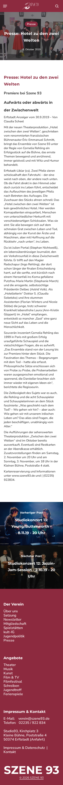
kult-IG (9, 632)
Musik (8, 669)
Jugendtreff (13, 690)
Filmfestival (13, 681)
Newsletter (12, 619)
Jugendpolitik (14, 636)
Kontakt (10, 752)
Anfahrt (37, 739)
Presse (31, 24)
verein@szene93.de (34, 718)
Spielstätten (13, 627)
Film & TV (11, 677)
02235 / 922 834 (32, 722)
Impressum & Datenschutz (24, 747)
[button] (5, 6)
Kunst (8, 673)
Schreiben (11, 685)
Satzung (10, 615)
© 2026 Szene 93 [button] (31, 777)
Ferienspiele (13, 694)
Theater (10, 665)
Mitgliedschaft (15, 623)
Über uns (11, 611)
